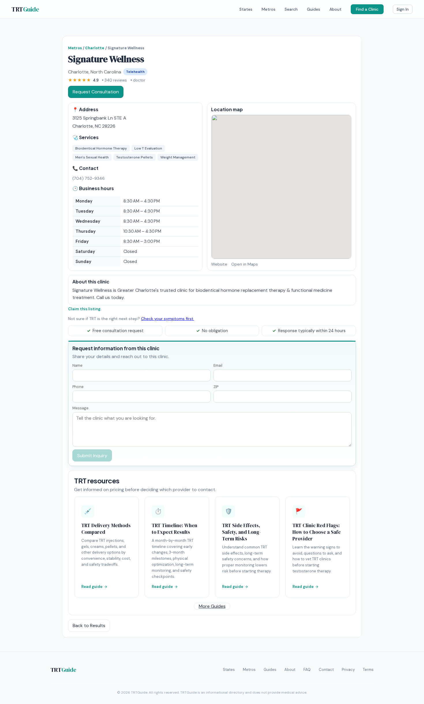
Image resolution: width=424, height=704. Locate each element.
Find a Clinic (367, 9)
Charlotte (94, 48)
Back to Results (89, 625)
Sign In (403, 9)
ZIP (215, 386)
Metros (268, 9)
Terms (368, 669)
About (335, 9)
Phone (78, 386)
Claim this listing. (84, 308)
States (245, 9)
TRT (25, 9)
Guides (313, 9)
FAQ (307, 669)
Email (217, 365)
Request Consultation (96, 92)
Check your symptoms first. (167, 318)
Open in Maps (244, 264)
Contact (326, 669)
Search (291, 9)
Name (77, 365)
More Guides (212, 606)
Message (80, 408)
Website (219, 264)
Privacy (348, 669)
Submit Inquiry (92, 456)
